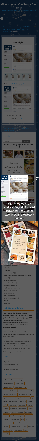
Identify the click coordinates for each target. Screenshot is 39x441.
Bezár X (37, 177)
